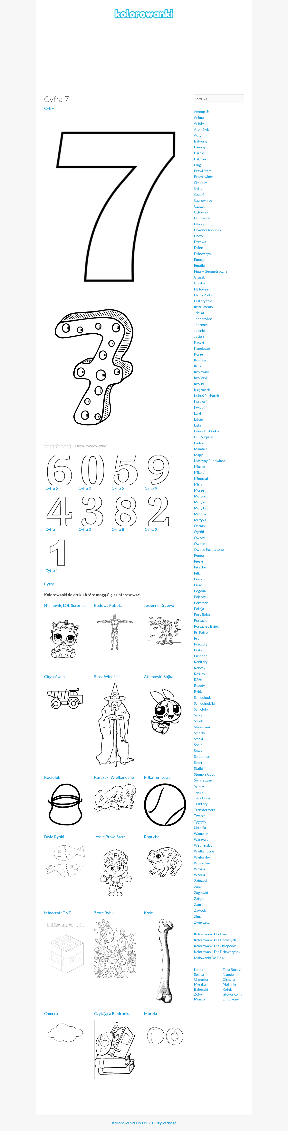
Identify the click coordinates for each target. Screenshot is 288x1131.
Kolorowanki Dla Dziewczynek (217, 951)
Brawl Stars (202, 171)
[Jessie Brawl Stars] (115, 899)
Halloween (202, 289)
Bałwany (200, 141)
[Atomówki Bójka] (165, 736)
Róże (198, 679)
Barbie (199, 153)
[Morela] (165, 1048)
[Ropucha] (165, 876)
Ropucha (151, 836)
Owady (199, 538)
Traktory (200, 804)
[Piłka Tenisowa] (165, 823)
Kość (148, 912)
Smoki (198, 739)
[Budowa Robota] (115, 650)
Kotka (198, 969)
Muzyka (200, 520)
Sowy (198, 750)
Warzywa (201, 839)
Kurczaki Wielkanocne (114, 777)
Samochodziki (204, 703)
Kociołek (52, 777)
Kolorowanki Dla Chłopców (215, 946)
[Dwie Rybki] (65, 875)
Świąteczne (203, 780)
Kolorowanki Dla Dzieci (211, 934)
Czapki (199, 194)
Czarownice (203, 200)
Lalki (197, 413)
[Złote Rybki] (115, 975)
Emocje (199, 259)
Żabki (198, 887)
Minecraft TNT (57, 912)
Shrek (198, 721)
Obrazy (199, 526)
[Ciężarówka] (65, 711)
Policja (199, 608)
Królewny (201, 372)
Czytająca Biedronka (112, 1013)
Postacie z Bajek (206, 626)
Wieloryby (202, 857)
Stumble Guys (204, 774)
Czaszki (199, 206)
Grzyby (199, 283)
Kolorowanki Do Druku (132, 1122)
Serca (198, 715)
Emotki (199, 265)
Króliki (199, 384)
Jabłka (199, 312)
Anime (199, 117)
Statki (198, 768)
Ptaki (198, 650)
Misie (198, 484)
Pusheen (200, 656)
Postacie (200, 620)
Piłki (197, 573)
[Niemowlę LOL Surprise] (65, 663)
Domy (198, 236)
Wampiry (201, 833)
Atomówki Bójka (158, 676)
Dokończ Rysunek (207, 230)
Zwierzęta (202, 922)
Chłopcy (200, 182)
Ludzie (199, 443)
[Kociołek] (65, 823)
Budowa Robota (108, 605)
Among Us (201, 111)
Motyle (199, 502)
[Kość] (165, 1000)
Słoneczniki (202, 727)
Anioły (199, 123)
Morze (199, 490)
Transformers (204, 810)
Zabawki (200, 881)
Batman (200, 159)
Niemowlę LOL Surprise (65, 605)
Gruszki (200, 277)
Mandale (200, 449)
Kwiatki (199, 407)
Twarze (200, 815)
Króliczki (200, 378)
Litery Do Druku (206, 431)
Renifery (200, 662)
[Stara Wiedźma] (115, 764)
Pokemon (201, 603)
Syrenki (199, 786)
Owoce (199, 543)
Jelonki (199, 330)
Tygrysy (200, 822)
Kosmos (200, 360)
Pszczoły (200, 644)
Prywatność (166, 1122)
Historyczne (203, 301)
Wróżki (199, 869)
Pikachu (200, 567)
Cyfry (49, 108)
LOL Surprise (204, 437)
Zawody (200, 910)
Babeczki (201, 989)
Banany (200, 147)
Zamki (198, 904)
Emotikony (231, 999)
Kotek (227, 989)
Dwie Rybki (54, 836)
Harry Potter (204, 295)
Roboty (199, 668)
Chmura (51, 1013)
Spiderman (202, 756)
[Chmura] (65, 1043)
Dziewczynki (203, 253)
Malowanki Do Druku (210, 958)
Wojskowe (202, 863)
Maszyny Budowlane (210, 460)
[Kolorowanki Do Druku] (144, 13)
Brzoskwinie (203, 176)
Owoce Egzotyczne (209, 549)
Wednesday (203, 845)
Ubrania (200, 827)
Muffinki (200, 514)
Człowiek (201, 212)
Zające (199, 898)
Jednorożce (203, 319)
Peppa (199, 555)
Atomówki (202, 129)
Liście (198, 419)
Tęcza (198, 792)
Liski (197, 425)
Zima (198, 916)
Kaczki (199, 342)
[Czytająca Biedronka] (115, 1076)
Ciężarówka (54, 676)
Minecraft (202, 478)
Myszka (200, 984)
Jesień (199, 336)
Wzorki (199, 875)
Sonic (198, 745)
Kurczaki (200, 401)
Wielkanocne (204, 851)
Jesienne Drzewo (159, 605)
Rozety (199, 685)
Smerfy (199, 733)
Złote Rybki (104, 912)
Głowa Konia (232, 994)
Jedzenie (201, 324)
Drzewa (200, 242)
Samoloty (201, 709)
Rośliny (199, 674)
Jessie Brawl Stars (110, 836)
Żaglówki (201, 892)
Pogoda (200, 591)
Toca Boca (202, 798)
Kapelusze (202, 348)
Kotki (198, 366)
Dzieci (199, 247)
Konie (198, 354)
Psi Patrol (201, 632)
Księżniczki (202, 390)
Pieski (198, 561)
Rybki (198, 691)
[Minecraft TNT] (65, 975)
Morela (150, 1013)
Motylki (200, 508)
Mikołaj (199, 472)
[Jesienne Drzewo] (165, 646)
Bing (197, 165)
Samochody (203, 697)
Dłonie (199, 224)
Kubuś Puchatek (206, 395)
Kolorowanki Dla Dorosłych (215, 940)
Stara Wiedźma (107, 676)
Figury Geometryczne (210, 271)
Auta (197, 135)
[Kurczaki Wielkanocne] (115, 808)
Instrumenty (203, 307)
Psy (196, 638)
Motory (200, 496)
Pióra (198, 579)
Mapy (198, 455)
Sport (198, 762)
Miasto (199, 466)
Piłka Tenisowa (157, 777)
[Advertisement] (144, 57)
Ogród (199, 531)
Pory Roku (202, 614)
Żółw (198, 994)
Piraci (198, 585)
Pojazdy (200, 597)
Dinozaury (202, 218)
